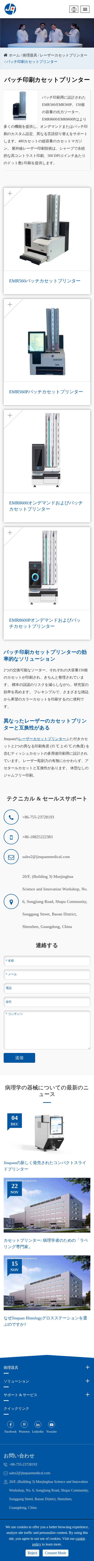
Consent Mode (55, 1553)
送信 (19, 1057)
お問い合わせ (19, 1456)
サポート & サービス (20, 1395)
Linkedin (38, 1431)
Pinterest (24, 1431)
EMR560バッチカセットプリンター (45, 280)
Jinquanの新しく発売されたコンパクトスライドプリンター (45, 1165)
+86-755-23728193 (23, 1464)
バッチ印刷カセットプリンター (31, 62)
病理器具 (30, 55)
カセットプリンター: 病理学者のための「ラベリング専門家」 (46, 1243)
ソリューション (16, 1381)
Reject (32, 1553)
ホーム (14, 55)
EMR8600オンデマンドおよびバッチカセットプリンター (46, 505)
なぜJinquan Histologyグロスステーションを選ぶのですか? (45, 1321)
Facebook (11, 1431)
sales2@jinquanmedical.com (29, 1473)
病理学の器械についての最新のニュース (47, 1091)
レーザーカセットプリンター (63, 55)
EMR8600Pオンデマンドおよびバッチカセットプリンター (45, 623)
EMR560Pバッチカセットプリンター (46, 391)
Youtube (51, 1431)
